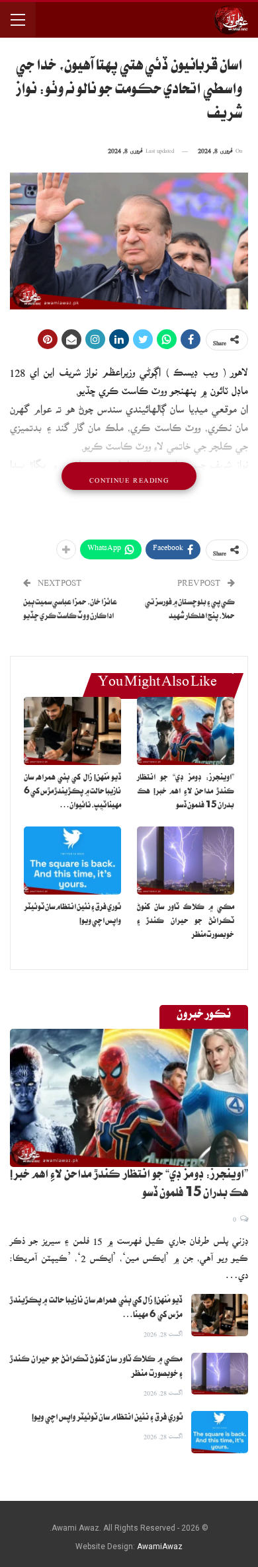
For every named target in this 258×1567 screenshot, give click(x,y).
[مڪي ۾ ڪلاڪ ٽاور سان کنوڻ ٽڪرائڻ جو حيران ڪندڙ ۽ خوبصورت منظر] (185, 860)
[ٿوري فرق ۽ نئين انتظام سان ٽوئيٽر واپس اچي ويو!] (72, 860)
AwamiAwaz (160, 1546)
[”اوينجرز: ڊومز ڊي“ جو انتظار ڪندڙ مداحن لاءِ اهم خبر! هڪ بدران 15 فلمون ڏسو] (185, 731)
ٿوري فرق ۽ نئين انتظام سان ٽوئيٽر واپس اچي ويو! (107, 1418)
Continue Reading (129, 476)
